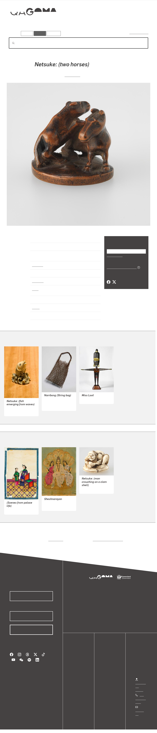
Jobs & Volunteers (15, 727)
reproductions (55, 537)
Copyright (48, 727)
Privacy (34, 727)
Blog (75, 668)
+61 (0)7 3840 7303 (140, 696)
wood (35, 286)
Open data (78, 653)
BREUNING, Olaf (90, 397)
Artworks (111, 22)
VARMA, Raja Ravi (53, 503)
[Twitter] (114, 282)
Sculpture (37, 278)
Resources (53, 33)
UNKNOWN (72, 75)
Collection (31, 21)
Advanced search (139, 32)
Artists (125, 22)
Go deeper (141, 22)
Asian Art (37, 262)
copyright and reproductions (107, 537)
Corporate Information (69, 727)
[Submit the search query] (10, 43)
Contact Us (141, 707)
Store (75, 664)
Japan (35, 305)
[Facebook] (108, 282)
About (76, 671)
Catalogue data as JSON (120, 267)
